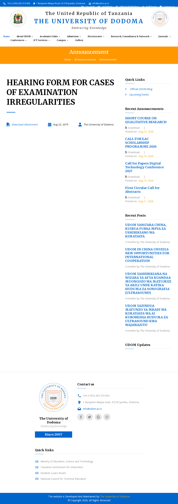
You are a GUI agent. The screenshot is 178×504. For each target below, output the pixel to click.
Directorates (95, 36)
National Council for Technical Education (63, 478)
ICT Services (40, 40)
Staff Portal (151, 6)
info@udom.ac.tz (100, 3)
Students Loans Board (53, 473)
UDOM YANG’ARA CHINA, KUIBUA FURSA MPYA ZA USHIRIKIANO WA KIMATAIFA (145, 230)
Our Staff (89, 6)
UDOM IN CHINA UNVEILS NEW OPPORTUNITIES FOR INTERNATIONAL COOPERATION (147, 255)
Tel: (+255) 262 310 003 (18, 3)
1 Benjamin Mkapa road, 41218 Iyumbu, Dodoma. (111, 402)
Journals (163, 36)
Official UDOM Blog (129, 6)
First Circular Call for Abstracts (142, 190)
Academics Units (49, 36)
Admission (73, 36)
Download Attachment (25, 124)
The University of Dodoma (115, 496)
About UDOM (24, 36)
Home (6, 36)
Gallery (79, 40)
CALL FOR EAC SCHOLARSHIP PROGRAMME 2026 (140, 142)
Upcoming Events (139, 94)
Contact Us (169, 6)
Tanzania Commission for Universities (62, 467)
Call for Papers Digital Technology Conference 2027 (144, 167)
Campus (61, 40)
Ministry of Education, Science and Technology (67, 461)
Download (133, 127)
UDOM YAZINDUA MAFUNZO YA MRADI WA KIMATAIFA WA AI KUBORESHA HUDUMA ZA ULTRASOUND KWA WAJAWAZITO (146, 315)
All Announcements (85, 59)
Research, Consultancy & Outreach (130, 36)
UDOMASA (107, 6)
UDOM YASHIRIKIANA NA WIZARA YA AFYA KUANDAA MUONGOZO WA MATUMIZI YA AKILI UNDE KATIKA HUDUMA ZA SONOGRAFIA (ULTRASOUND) (148, 283)
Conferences (17, 40)
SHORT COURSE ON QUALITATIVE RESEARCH (146, 120)
